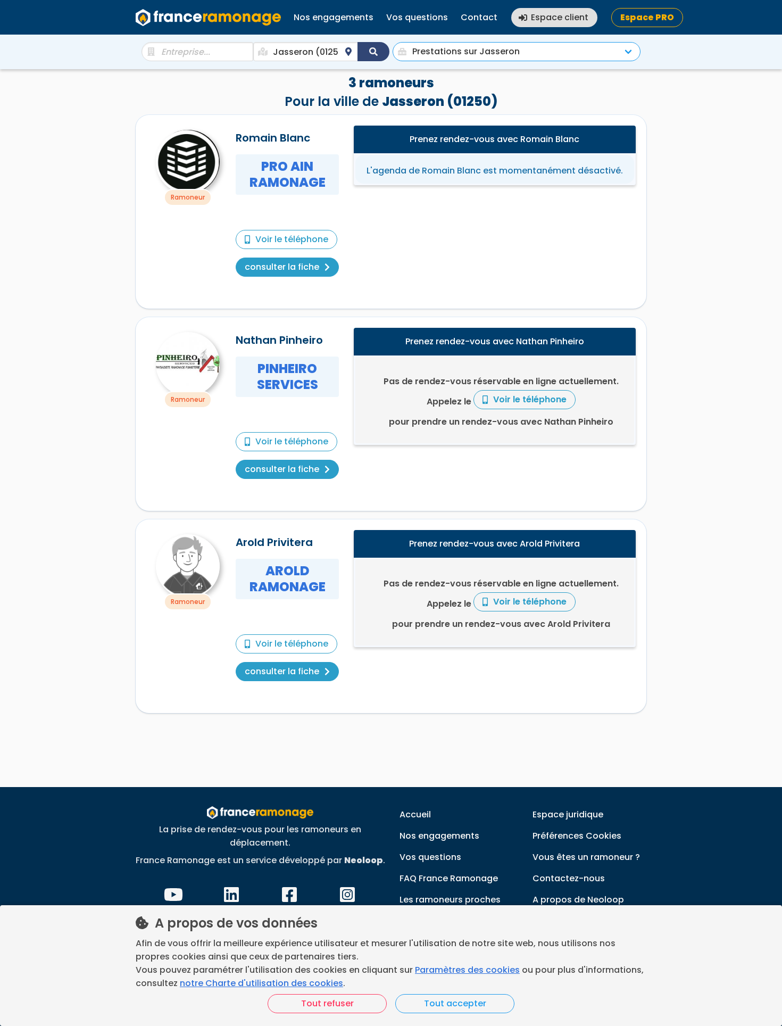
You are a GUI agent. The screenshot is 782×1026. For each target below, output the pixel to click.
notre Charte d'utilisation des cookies (261, 983)
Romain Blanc (273, 137)
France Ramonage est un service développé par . (260, 860)
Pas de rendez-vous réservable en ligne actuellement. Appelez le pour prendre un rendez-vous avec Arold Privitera (501, 603)
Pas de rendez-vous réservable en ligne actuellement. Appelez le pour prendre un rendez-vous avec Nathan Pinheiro (501, 401)
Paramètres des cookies (467, 970)
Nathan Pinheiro (279, 340)
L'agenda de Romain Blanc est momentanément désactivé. (495, 170)
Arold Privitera (274, 542)
